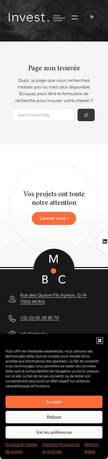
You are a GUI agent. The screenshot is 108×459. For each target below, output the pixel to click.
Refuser (54, 417)
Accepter (54, 402)
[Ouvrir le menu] (74, 17)
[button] (99, 340)
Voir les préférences (54, 432)
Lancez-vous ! (54, 218)
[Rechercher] (86, 115)
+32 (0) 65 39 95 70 (39, 318)
